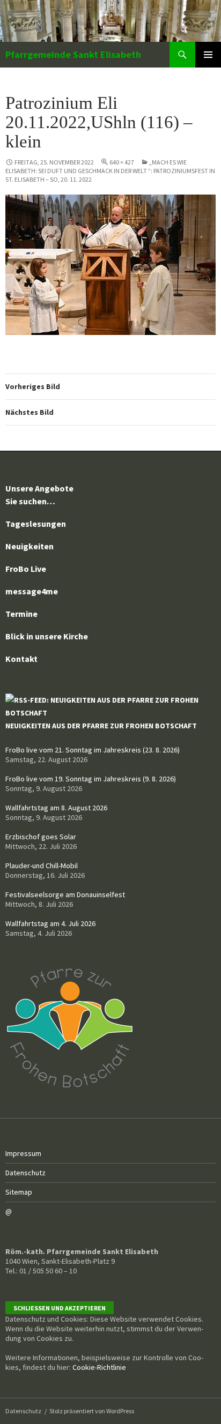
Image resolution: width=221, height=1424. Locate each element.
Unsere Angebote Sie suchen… (39, 494)
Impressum (23, 1153)
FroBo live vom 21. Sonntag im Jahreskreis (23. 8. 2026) (92, 750)
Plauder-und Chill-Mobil (41, 865)
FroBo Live (25, 568)
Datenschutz (25, 1172)
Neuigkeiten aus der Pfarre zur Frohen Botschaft (101, 725)
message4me (31, 591)
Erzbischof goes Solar (40, 836)
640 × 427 (121, 162)
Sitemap (18, 1192)
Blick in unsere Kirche (46, 636)
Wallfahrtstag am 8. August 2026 (56, 807)
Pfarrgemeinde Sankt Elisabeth (73, 54)
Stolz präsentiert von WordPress (91, 1411)
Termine (21, 613)
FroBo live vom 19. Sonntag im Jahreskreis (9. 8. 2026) (90, 779)
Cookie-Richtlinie (99, 1367)
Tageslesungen (35, 523)
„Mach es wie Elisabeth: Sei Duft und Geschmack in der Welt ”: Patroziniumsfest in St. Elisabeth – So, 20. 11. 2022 (110, 170)
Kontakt (21, 658)
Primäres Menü (208, 55)
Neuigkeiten (29, 546)
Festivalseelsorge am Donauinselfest (65, 894)
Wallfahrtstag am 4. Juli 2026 (50, 923)
